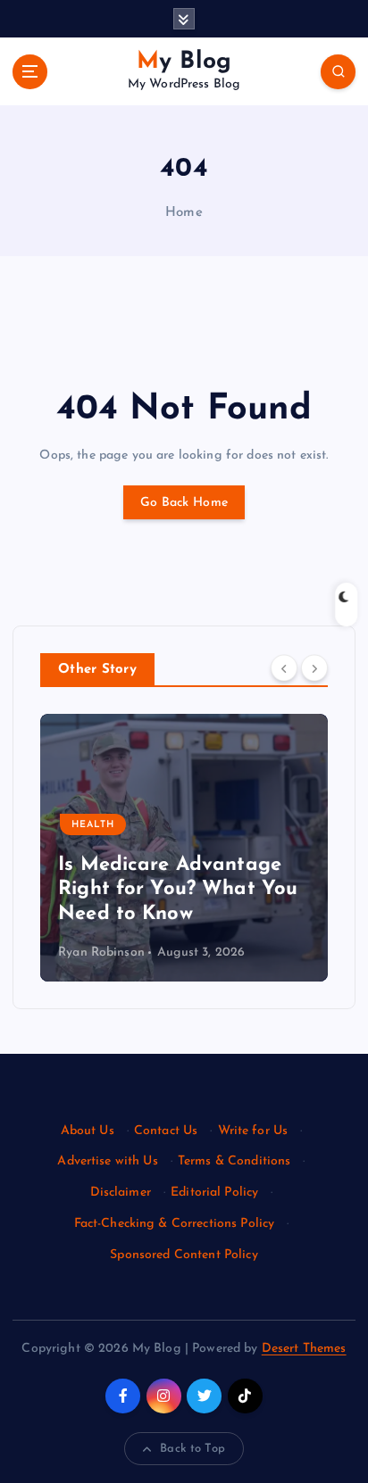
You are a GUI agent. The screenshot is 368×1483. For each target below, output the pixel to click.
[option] (184, 848)
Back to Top (192, 1448)
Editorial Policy (214, 1192)
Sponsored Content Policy (183, 1255)
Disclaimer (120, 1192)
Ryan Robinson (101, 952)
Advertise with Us (107, 1161)
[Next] (314, 668)
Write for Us (253, 1131)
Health (92, 825)
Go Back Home (184, 503)
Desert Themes (304, 1348)
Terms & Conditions (234, 1161)
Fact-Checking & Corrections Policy (174, 1223)
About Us (87, 1131)
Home (184, 213)
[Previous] (284, 668)
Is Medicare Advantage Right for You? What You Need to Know (177, 889)
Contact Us (165, 1131)
